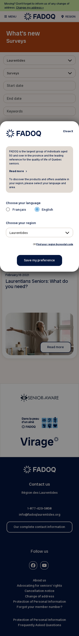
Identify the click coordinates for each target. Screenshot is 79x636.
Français (19, 209)
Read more (16, 171)
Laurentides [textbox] (18, 233)
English (47, 209)
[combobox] (39, 232)
